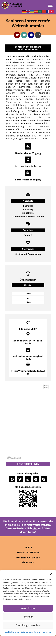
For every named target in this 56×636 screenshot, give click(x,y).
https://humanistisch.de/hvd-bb (28, 372)
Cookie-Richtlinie (12, 632)
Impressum (46, 632)
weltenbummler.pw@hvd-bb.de (28, 358)
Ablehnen (28, 616)
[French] (48, 11)
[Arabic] (40, 11)
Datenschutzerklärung (30, 632)
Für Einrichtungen (28, 557)
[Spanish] (36, 11)
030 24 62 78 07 (28, 328)
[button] (51, 573)
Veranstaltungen (28, 552)
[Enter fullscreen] (46, 386)
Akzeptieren (28, 608)
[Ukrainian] (32, 11)
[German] (24, 11)
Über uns (28, 562)
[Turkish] (52, 11)
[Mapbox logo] (14, 458)
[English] (28, 11)
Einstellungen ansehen (28, 625)
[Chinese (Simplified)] (44, 11)
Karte (28, 547)
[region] (28, 422)
